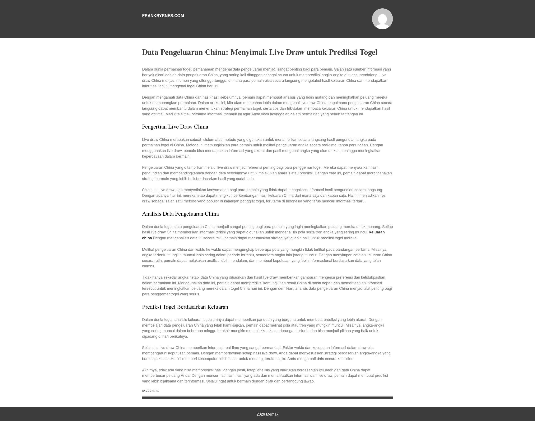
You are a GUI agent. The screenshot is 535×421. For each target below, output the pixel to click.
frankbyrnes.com (163, 15)
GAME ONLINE (150, 390)
